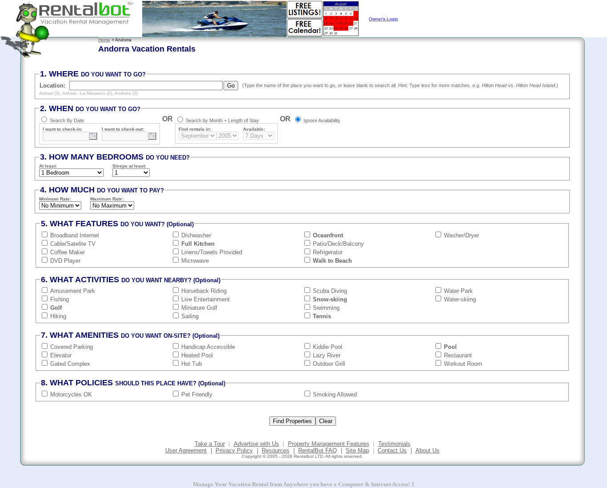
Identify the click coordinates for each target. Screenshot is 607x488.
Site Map (357, 450)
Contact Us (392, 450)
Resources (275, 450)
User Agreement (186, 450)
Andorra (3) (126, 93)
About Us (427, 450)
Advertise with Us (256, 443)
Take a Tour (210, 443)
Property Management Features (328, 443)
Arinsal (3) (49, 93)
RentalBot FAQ (317, 450)
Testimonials (394, 443)
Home (104, 39)
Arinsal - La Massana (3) (87, 93)
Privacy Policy (234, 450)
